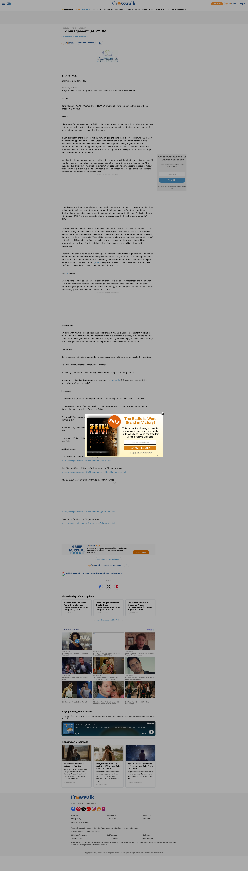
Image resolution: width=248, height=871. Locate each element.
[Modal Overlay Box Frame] (124, 435)
